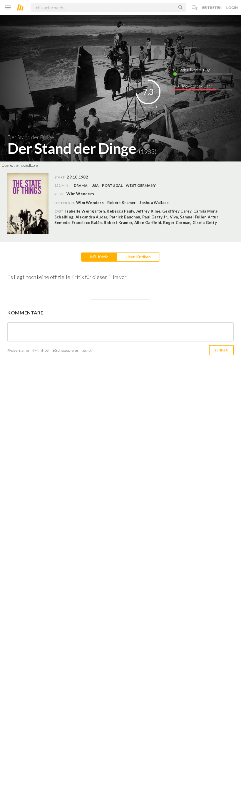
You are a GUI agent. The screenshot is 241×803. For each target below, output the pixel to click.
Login (232, 7)
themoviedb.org (26, 165)
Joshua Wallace (154, 202)
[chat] (195, 7)
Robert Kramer (121, 202)
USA (95, 185)
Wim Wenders (90, 202)
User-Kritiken (138, 256)
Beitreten (212, 7)
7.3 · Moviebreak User (192, 85)
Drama (81, 185)
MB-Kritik (99, 256)
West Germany (141, 185)
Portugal (112, 185)
